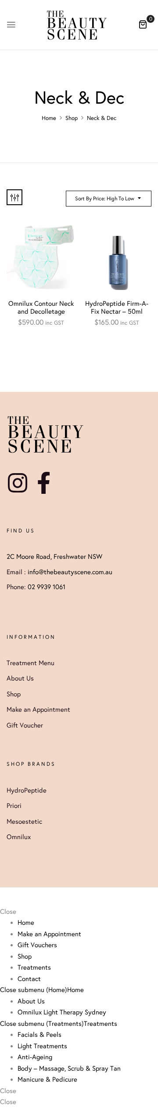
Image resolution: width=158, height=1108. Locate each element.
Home (49, 118)
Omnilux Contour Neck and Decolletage (41, 307)
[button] (142, 24)
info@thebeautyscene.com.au (70, 572)
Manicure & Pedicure (47, 1079)
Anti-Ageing (35, 1057)
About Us (31, 1001)
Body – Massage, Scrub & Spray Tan (69, 1068)
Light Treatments (42, 1046)
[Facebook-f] (43, 483)
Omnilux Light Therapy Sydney (62, 1012)
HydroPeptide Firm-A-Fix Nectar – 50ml (116, 307)
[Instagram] (18, 483)
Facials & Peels (39, 1035)
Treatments (100, 1024)
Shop (71, 118)
